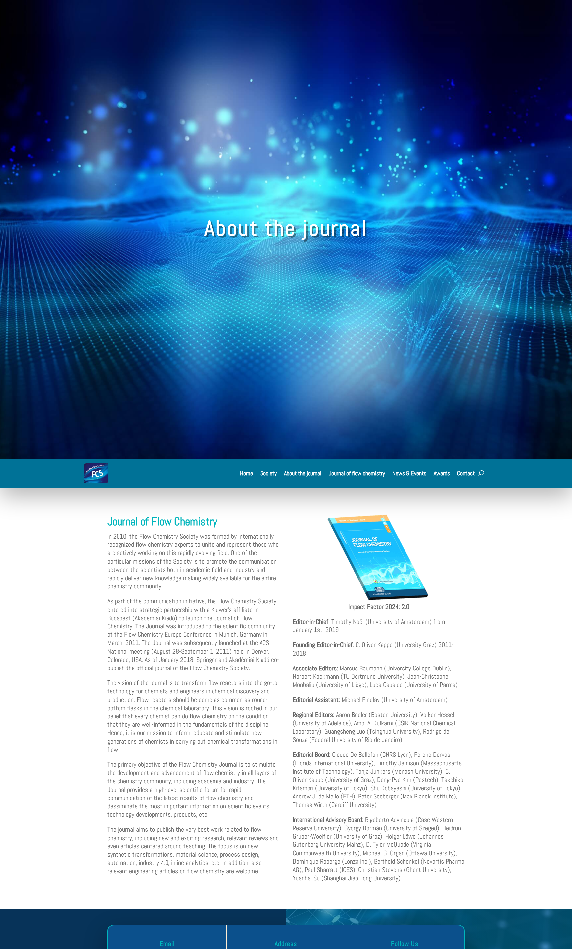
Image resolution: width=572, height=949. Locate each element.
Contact (466, 473)
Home (246, 473)
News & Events (409, 473)
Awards (442, 473)
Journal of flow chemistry (357, 473)
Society (268, 473)
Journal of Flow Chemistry (162, 521)
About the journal (302, 473)
